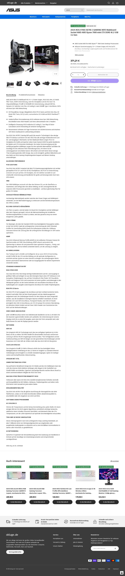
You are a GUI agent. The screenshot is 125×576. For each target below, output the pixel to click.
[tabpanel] (33, 269)
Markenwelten (40, 3)
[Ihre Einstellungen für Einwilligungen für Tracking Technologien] (121, 572)
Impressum (116, 569)
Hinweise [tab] (41, 95)
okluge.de (12, 569)
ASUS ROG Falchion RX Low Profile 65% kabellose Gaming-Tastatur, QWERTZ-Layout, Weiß (62, 491)
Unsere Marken (58, 546)
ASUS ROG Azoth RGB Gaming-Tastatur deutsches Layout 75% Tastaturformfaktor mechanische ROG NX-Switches (37, 491)
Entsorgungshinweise (69, 569)
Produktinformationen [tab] (27, 95)
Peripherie (75, 17)
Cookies (93, 569)
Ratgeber (53, 3)
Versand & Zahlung (59, 542)
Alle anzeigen (114, 461)
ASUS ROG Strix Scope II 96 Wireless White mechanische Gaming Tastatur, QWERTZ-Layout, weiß (85, 491)
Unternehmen (77, 538)
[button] (117, 3)
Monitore (33, 17)
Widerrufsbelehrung (83, 569)
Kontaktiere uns (58, 538)
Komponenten (60, 17)
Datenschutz (101, 569)
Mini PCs (87, 17)
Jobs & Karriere (78, 542)
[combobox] (91, 10)
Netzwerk (46, 17)
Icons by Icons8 (19, 569)
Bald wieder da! (103, 74)
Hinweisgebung (78, 546)
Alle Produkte (25, 3)
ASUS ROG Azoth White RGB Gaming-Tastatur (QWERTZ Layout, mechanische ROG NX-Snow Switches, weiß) (16, 491)
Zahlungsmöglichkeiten (98, 92)
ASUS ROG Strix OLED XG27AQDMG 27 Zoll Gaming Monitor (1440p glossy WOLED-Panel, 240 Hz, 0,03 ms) (108, 491)
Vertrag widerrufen (15, 552)
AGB (109, 569)
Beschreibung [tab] (11, 95)
